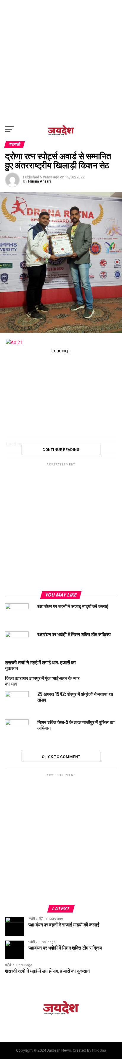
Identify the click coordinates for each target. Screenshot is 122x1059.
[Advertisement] (61, 61)
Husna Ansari (39, 181)
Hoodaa (99, 1050)
